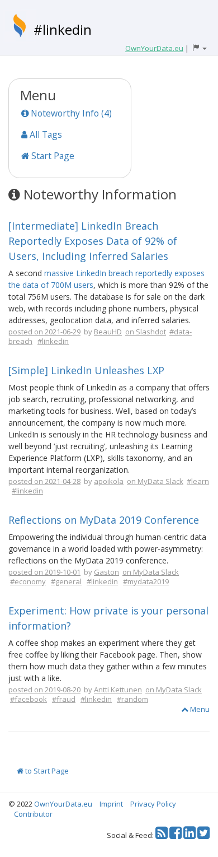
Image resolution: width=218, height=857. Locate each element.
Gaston (106, 572)
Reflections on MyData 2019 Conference (103, 520)
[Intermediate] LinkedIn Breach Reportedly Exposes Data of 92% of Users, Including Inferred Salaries (92, 241)
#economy (28, 581)
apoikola (109, 481)
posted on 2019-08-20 (44, 689)
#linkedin (63, 29)
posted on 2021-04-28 (44, 481)
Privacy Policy (153, 804)
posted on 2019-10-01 (44, 572)
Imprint (111, 804)
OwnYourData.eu (63, 804)
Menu (199, 709)
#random (132, 699)
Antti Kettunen (118, 689)
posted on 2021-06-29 (44, 332)
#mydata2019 (146, 581)
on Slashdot (145, 332)
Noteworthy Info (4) (70, 113)
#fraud (63, 699)
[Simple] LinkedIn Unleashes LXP (86, 370)
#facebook (28, 699)
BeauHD (108, 332)
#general (66, 581)
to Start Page (46, 771)
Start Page (51, 156)
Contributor (33, 814)
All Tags (44, 134)
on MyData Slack (155, 481)
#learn (198, 481)
